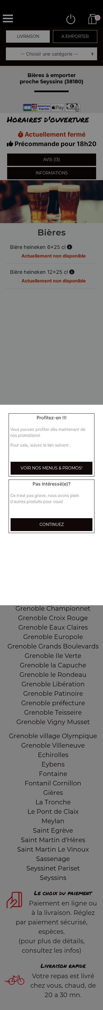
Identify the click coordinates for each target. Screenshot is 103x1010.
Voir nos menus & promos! (51, 468)
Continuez (51, 524)
